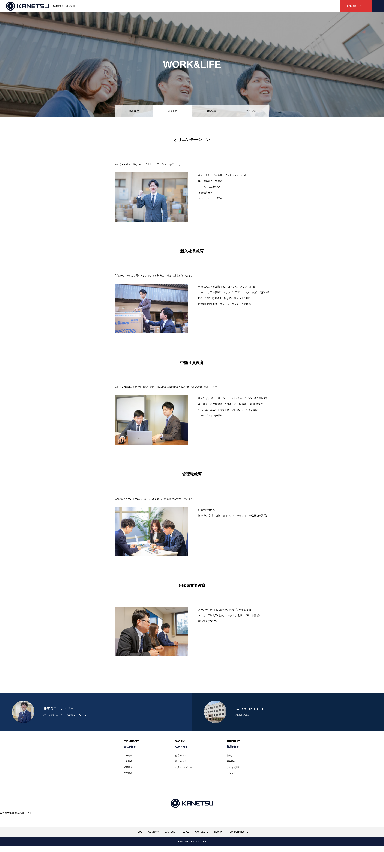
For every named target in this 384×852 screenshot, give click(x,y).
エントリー (232, 773)
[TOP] (192, 688)
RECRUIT (219, 832)
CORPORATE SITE (239, 832)
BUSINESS (170, 832)
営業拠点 (128, 773)
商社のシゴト (181, 761)
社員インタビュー (183, 767)
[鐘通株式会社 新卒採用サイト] (27, 6)
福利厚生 (134, 111)
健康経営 (211, 111)
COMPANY (153, 832)
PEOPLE (185, 832)
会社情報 (128, 761)
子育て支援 (250, 111)
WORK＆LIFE (201, 832)
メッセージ (129, 755)
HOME (139, 832)
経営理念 (128, 767)
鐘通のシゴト (181, 755)
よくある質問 (233, 767)
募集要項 (231, 755)
